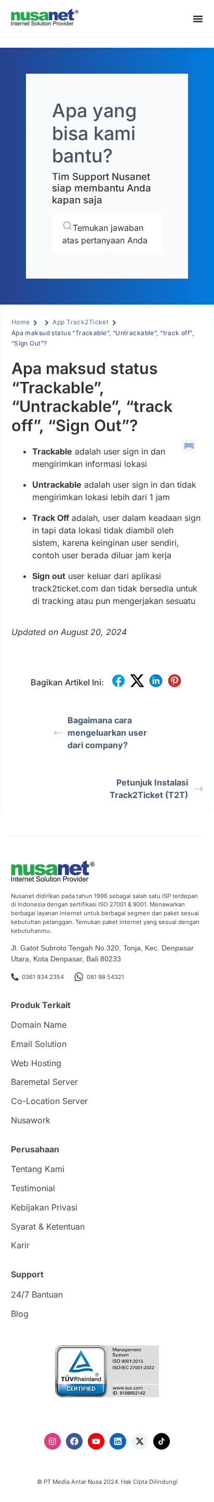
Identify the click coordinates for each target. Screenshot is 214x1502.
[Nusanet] (44, 17)
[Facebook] (74, 1441)
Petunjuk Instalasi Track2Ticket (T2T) (149, 788)
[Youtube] (96, 1441)
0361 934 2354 (43, 977)
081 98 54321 (105, 977)
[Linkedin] (118, 1441)
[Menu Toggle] (198, 18)
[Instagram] (52, 1441)
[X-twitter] (139, 1441)
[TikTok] (161, 1441)
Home (20, 322)
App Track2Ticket (80, 322)
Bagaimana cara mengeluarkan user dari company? (107, 732)
